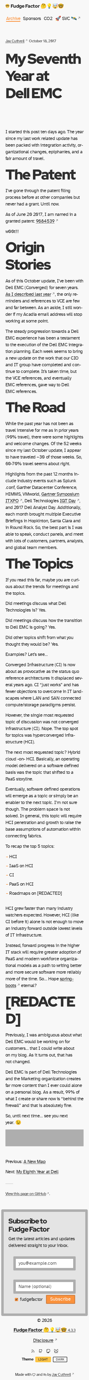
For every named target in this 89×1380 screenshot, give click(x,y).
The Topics (39, 563)
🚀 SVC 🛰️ (66, 18)
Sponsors (32, 18)
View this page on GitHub (25, 1194)
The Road (35, 407)
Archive (13, 18)
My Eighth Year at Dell (37, 1172)
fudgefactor (31, 1299)
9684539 (45, 221)
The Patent (40, 174)
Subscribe (60, 1299)
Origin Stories (27, 255)
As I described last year (28, 294)
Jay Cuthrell (14, 41)
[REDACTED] (40, 1010)
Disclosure (43, 1340)
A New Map (34, 1161)
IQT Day (68, 501)
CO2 (48, 18)
